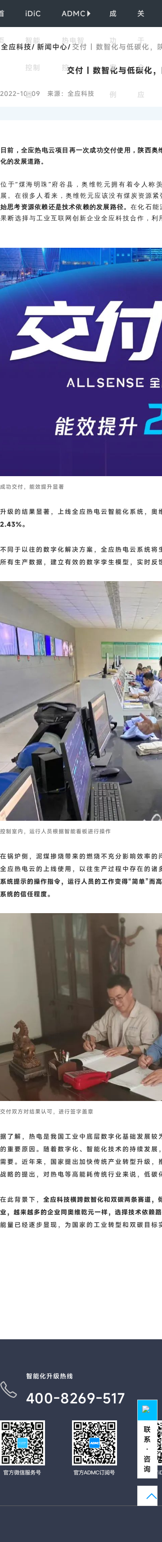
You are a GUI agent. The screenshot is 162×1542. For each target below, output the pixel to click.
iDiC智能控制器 (33, 18)
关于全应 (141, 18)
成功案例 (113, 18)
